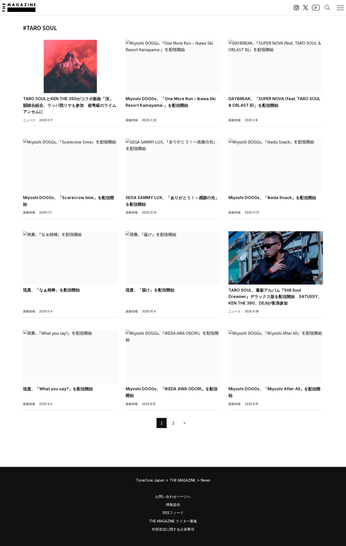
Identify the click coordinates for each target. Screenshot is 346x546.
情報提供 (173, 504)
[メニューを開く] (340, 7)
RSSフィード (173, 512)
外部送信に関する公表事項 (173, 529)
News (205, 480)
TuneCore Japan (150, 480)
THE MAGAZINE (183, 480)
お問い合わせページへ (173, 496)
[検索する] (327, 7)
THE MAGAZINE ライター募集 (173, 521)
